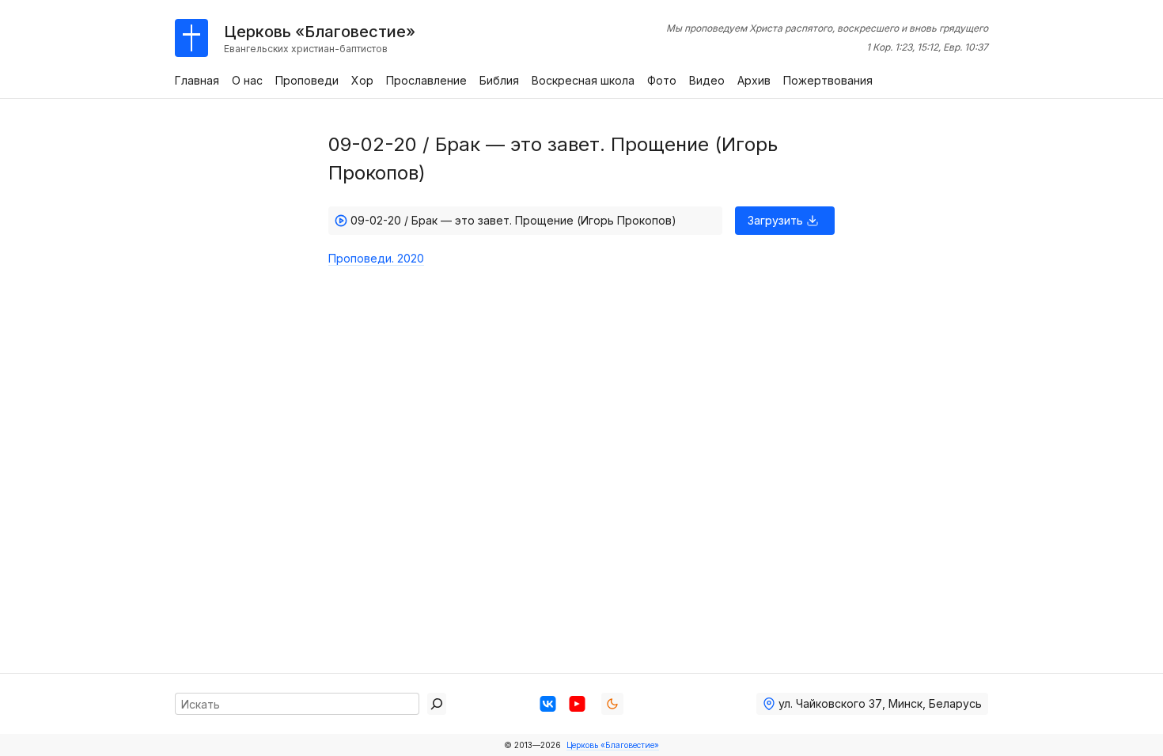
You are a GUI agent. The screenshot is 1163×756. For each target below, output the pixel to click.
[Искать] (436, 704)
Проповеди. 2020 (376, 258)
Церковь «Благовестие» (612, 745)
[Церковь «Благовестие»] (191, 38)
